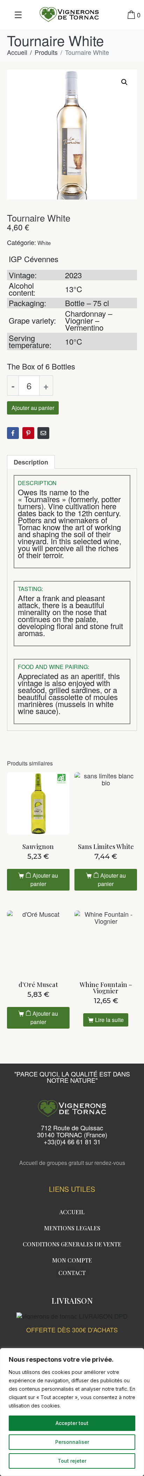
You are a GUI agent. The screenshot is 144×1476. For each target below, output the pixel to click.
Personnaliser (72, 1442)
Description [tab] (31, 462)
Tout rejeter (72, 1461)
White (44, 242)
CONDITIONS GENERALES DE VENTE (72, 1244)
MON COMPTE (72, 1260)
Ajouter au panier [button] (44, 879)
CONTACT (72, 1272)
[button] (124, 82)
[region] (72, 1412)
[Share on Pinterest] (28, 433)
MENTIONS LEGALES (72, 1228)
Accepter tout (72, 1423)
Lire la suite (109, 1020)
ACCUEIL (72, 1212)
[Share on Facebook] (13, 433)
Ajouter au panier (33, 408)
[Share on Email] (43, 433)
